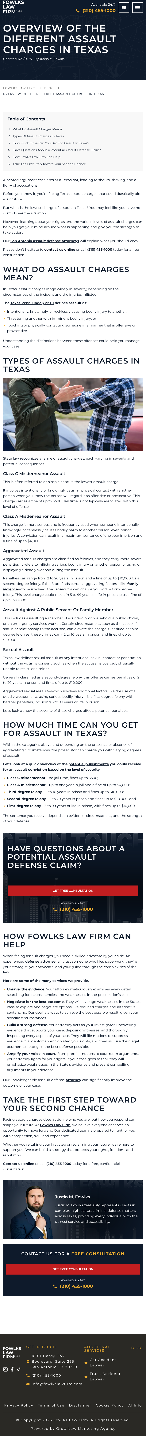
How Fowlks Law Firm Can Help (36, 157)
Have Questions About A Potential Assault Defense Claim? (57, 150)
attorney (73, 1080)
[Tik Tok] (19, 1370)
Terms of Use (51, 1405)
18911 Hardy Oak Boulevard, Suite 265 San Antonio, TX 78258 (54, 1361)
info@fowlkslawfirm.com (55, 1384)
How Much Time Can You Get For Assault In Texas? (51, 143)
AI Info (135, 1405)
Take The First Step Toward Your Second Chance (49, 164)
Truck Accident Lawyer (105, 1376)
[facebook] (12, 1370)
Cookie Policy (110, 1405)
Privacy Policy (18, 1405)
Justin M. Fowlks (52, 59)
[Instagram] (5, 1370)
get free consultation (73, 890)
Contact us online (18, 1164)
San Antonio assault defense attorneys (44, 241)
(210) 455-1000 (99, 249)
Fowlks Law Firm (19, 88)
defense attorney (40, 961)
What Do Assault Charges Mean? (37, 129)
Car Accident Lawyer (103, 1362)
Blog (49, 88)
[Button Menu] (137, 7)
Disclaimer (80, 1405)
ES (123, 7)
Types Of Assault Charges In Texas (38, 136)
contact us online (59, 249)
